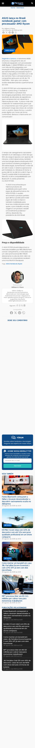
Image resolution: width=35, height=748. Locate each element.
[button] (3, 3)
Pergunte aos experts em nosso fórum (17, 443)
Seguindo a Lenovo (9, 58)
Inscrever (17, 466)
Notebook (14, 264)
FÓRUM (20, 437)
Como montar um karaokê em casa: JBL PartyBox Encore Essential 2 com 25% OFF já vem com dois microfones (17, 566)
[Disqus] (17, 349)
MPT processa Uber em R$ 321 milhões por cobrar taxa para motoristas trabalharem (15, 598)
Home (13, 8)
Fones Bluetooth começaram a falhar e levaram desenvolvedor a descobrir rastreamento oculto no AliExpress (16, 500)
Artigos (7, 525)
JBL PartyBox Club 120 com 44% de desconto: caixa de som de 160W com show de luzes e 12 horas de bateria (17, 663)
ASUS (8, 264)
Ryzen (20, 264)
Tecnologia (9, 492)
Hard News (20, 8)
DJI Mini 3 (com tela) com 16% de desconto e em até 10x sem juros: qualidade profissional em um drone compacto (17, 533)
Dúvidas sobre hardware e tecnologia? (17, 441)
